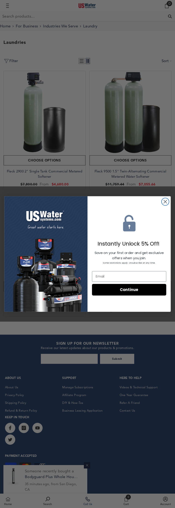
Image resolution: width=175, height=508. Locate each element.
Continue (129, 289)
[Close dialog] (165, 202)
